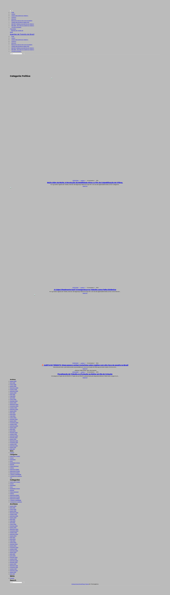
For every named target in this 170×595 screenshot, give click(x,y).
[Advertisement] (85, 64)
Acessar (12, 452)
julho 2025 (12, 394)
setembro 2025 (14, 391)
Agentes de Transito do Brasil (22, 34)
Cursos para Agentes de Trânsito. (19, 15)
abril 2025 (12, 398)
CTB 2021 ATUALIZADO (16, 27)
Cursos (12, 458)
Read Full (85, 186)
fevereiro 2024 (14, 419)
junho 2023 (12, 431)
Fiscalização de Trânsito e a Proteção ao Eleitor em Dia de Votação (85, 374)
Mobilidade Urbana (15, 463)
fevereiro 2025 (14, 401)
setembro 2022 (14, 436)
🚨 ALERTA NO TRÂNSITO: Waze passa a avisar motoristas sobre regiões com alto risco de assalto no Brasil (85, 365)
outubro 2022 (13, 434)
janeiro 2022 (13, 439)
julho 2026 (12, 383)
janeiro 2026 (13, 386)
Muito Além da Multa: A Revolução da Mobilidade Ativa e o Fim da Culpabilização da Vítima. (85, 182)
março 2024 (13, 417)
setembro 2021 (14, 446)
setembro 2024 (14, 409)
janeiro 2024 (13, 421)
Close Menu (13, 29)
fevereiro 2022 (13, 437)
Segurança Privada (15, 471)
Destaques (13, 459)
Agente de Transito (15, 456)
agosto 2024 (13, 411)
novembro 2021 (14, 442)
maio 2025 (12, 396)
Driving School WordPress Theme (80, 584)
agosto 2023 (13, 427)
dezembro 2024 (14, 404)
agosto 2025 (13, 393)
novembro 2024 (14, 406)
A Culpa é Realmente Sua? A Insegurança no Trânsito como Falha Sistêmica (85, 290)
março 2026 (13, 384)
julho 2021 (12, 449)
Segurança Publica (15, 473)
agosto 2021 (13, 447)
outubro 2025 (13, 389)
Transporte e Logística (16, 476)
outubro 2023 (13, 424)
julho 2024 (12, 413)
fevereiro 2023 (13, 432)
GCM (11, 461)
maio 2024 (12, 416)
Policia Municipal (14, 466)
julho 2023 (12, 429)
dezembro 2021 (14, 441)
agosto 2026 (13, 381)
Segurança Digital (14, 469)
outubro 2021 (13, 444)
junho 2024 (13, 414)
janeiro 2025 (13, 403)
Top (11, 478)
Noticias (12, 464)
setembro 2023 (14, 426)
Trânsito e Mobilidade (15, 474)
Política (12, 468)
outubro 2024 (13, 408)
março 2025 (13, 399)
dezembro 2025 (14, 388)
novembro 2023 (14, 422)
